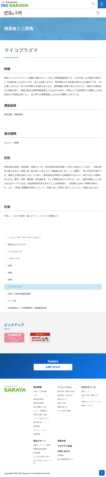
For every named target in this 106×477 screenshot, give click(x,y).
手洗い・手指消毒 (40, 391)
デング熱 (12, 301)
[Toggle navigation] (98, 13)
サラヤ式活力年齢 (64, 411)
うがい (35, 395)
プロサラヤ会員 (64, 446)
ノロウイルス (14, 258)
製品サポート (39, 441)
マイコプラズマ (15, 287)
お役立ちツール (88, 387)
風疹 (10, 266)
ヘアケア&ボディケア (41, 419)
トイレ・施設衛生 (40, 411)
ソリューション (64, 387)
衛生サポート (62, 399)
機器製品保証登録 (40, 449)
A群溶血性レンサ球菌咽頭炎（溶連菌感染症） (28, 308)
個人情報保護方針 (64, 459)
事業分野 (61, 441)
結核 (10, 273)
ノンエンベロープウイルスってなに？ (24, 237)
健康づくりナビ (87, 406)
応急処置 (36, 453)
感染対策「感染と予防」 (66, 391)
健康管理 (36, 434)
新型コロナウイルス (17, 244)
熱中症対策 (37, 422)
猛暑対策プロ (62, 407)
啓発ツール (85, 391)
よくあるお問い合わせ (41, 457)
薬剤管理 (36, 426)
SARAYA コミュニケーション (91, 402)
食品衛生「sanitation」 (65, 395)
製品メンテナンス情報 (41, 445)
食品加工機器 (38, 403)
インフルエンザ (15, 251)
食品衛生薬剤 (38, 399)
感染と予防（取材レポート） (90, 396)
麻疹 (10, 280)
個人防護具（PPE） (40, 407)
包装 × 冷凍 (61, 403)
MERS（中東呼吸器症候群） (20, 294)
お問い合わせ (53, 367)
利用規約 (60, 455)
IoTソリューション (40, 430)
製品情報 (37, 387)
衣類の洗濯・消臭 (40, 415)
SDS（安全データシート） (43, 461)
